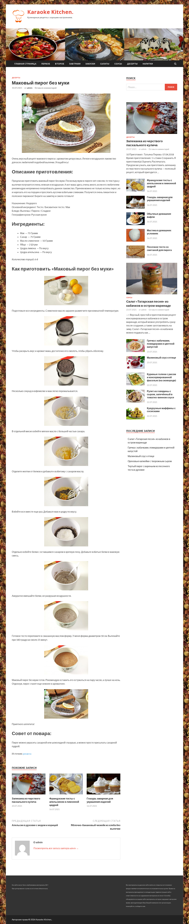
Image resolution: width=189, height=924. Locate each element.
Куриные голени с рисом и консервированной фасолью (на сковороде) (161, 377)
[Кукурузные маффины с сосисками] (135, 418)
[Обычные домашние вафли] (135, 224)
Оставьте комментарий (46, 88)
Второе (59, 64)
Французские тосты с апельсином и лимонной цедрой (64, 802)
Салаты (104, 64)
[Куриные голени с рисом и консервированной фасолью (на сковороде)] (135, 384)
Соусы (118, 64)
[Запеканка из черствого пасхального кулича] (28, 795)
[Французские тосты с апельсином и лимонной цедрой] (66, 795)
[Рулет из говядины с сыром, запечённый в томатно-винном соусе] (135, 401)
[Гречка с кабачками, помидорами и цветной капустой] (135, 351)
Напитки (148, 64)
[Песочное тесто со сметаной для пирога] (135, 257)
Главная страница (25, 64)
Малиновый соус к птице (161, 357)
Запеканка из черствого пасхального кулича (26, 800)
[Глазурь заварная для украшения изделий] (103, 795)
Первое (45, 64)
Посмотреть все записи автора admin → (56, 848)
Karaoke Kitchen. (50, 12)
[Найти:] (151, 87)
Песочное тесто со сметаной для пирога (159, 248)
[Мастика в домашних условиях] (135, 240)
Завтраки (74, 64)
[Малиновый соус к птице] (135, 367)
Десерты (132, 64)
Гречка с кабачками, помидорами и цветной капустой (160, 343)
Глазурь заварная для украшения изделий (100, 800)
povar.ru (27, 753)
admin (29, 88)
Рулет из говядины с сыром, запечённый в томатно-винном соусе (160, 394)
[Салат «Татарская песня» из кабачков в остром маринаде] (151, 294)
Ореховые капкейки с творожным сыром (150, 461)
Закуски (90, 64)
